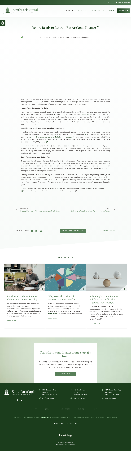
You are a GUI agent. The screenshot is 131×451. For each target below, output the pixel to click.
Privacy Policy (72, 423)
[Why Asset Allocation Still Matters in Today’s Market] (65, 277)
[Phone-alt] (111, 2)
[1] (85, 134)
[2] (47, 142)
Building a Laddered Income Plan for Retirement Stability (22, 298)
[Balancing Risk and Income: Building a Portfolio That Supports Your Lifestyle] (106, 277)
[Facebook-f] (104, 2)
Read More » (12, 320)
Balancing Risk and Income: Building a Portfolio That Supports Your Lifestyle (104, 299)
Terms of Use (58, 423)
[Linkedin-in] (108, 2)
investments (87, 114)
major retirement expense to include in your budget (50, 137)
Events (111, 10)
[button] (2, 23)
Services (82, 10)
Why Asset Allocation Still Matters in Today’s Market (62, 298)
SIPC (47, 417)
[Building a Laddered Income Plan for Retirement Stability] (24, 277)
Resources (97, 10)
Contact (122, 10)
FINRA (44, 417)
